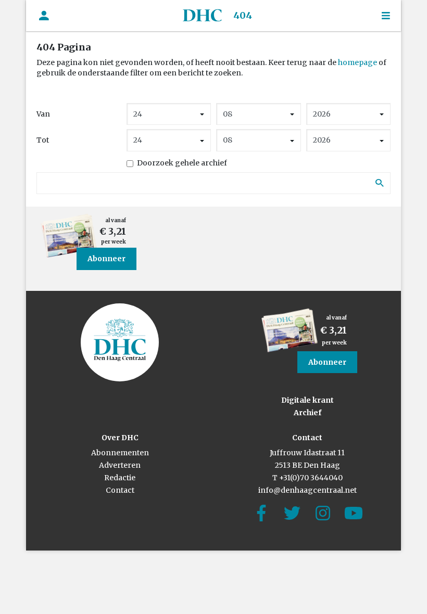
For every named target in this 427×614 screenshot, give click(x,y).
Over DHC (120, 437)
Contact (120, 490)
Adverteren (120, 465)
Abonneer (106, 258)
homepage (357, 62)
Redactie (119, 477)
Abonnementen (120, 452)
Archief (307, 412)
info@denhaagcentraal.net (307, 490)
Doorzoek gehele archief (182, 163)
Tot (42, 140)
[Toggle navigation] (386, 15)
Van (43, 114)
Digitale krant (307, 400)
